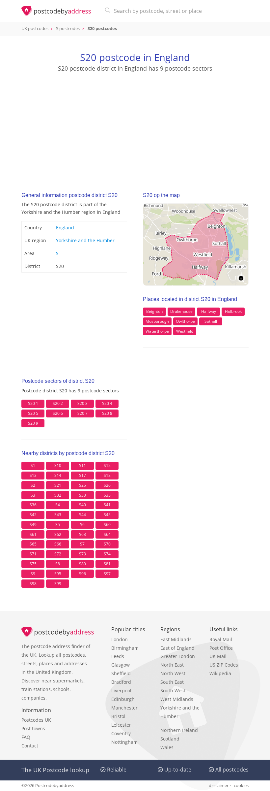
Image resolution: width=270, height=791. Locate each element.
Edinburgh (123, 699)
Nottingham (124, 742)
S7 (82, 544)
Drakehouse (181, 311)
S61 (33, 534)
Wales (167, 747)
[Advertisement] (135, 126)
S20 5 (33, 413)
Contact (29, 745)
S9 (33, 574)
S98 (33, 583)
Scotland (169, 739)
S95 (57, 574)
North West (172, 673)
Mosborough (157, 321)
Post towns (33, 728)
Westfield (184, 331)
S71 (33, 554)
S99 (57, 583)
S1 (33, 465)
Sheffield (121, 673)
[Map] (195, 244)
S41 (107, 505)
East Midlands (176, 639)
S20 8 (107, 413)
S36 (33, 505)
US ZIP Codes (223, 665)
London (119, 639)
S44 (82, 514)
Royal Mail (220, 639)
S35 (107, 495)
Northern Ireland (179, 730)
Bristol (118, 716)
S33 (82, 495)
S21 (57, 485)
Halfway (208, 311)
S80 (82, 564)
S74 (107, 554)
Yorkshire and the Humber (85, 240)
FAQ (25, 737)
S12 (107, 465)
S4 (57, 505)
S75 (33, 564)
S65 (33, 544)
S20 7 (82, 413)
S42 (33, 514)
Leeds (117, 656)
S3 (33, 495)
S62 (57, 534)
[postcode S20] (58, 11)
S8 (57, 564)
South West (172, 690)
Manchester (124, 708)
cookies (241, 785)
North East (172, 665)
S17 (82, 475)
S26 (107, 485)
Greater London (177, 656)
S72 (57, 554)
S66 (57, 544)
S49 (33, 524)
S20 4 (107, 403)
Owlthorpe (185, 321)
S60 (107, 524)
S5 (57, 524)
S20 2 (58, 403)
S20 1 (33, 403)
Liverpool (121, 690)
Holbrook (233, 311)
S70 (107, 544)
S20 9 (33, 423)
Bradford (121, 682)
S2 (33, 485)
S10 (57, 465)
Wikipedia (220, 673)
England (65, 227)
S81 (107, 564)
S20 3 (82, 403)
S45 (107, 514)
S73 (82, 554)
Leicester (121, 725)
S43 (57, 514)
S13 (33, 475)
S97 (107, 574)
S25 (82, 485)
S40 (82, 505)
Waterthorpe (157, 331)
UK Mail (218, 656)
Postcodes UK (36, 720)
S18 (107, 475)
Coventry (121, 733)
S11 (82, 465)
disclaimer (219, 785)
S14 (57, 475)
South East (172, 682)
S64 (107, 534)
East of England (177, 648)
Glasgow (120, 665)
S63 (82, 534)
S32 (57, 495)
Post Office (221, 648)
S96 (82, 574)
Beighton (154, 311)
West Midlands (176, 699)
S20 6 (58, 413)
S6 (82, 524)
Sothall (210, 321)
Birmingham (125, 648)
